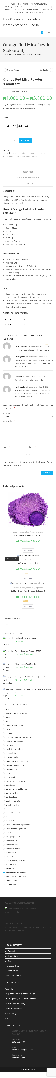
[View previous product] (5, 70)
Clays (8, 729)
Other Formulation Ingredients (18, 825)
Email (32, 446)
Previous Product (13, 70)
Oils (7, 817)
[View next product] (51, 70)
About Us (9, 989)
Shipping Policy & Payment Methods (20, 999)
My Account (10, 951)
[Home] (3, 54)
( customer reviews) (20, 92)
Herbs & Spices (11, 777)
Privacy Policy (10, 1013)
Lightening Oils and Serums (16, 789)
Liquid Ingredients (13, 801)
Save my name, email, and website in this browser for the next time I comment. (28, 464)
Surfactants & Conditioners (16, 876)
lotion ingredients (14, 156)
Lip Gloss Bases (11, 797)
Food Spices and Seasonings (17, 761)
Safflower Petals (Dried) (28, 563)
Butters (8, 721)
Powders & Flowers (44, 560)
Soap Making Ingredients (36, 153)
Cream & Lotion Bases (14, 741)
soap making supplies (30, 156)
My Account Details (13, 971)
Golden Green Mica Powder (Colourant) (28, 591)
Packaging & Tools (13, 837)
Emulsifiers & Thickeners (15, 749)
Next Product (44, 70)
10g (28, 324)
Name (6, 446)
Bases (8, 717)
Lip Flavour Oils (12, 793)
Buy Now (25, 140)
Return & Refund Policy (15, 1003)
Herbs (8, 773)
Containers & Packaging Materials (19, 737)
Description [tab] (28, 172)
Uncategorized (11, 884)
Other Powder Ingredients (16, 829)
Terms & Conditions (13, 1008)
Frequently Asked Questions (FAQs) (20, 994)
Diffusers (9, 745)
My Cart (8, 961)
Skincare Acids (11, 864)
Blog (7, 1018)
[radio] (8, 126)
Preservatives (11, 852)
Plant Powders (11, 841)
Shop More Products (14, 975)
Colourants (16, 153)
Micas (24, 153)
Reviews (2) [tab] (28, 183)
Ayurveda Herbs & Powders (16, 713)
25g (32, 324)
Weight (7, 117)
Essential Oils (11, 753)
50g (36, 324)
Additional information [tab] (28, 178)
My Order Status (12, 956)
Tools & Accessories (13, 880)
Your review (9, 420)
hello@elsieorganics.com (23, 1049)
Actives (8, 709)
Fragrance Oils (11, 769)
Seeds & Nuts (11, 856)
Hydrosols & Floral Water (15, 781)
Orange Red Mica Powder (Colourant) (27, 54)
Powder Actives (12, 844)
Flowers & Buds (19, 560)
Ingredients (10, 785)
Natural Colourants (31, 560)
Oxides (8, 833)
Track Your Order (12, 966)
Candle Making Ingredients (16, 725)
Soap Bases (10, 868)
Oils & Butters (11, 821)
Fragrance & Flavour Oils (15, 765)
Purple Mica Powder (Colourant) (28, 535)
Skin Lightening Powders (15, 860)
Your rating (9, 413)
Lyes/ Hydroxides (12, 805)
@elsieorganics (18, 1057)
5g (25, 324)
